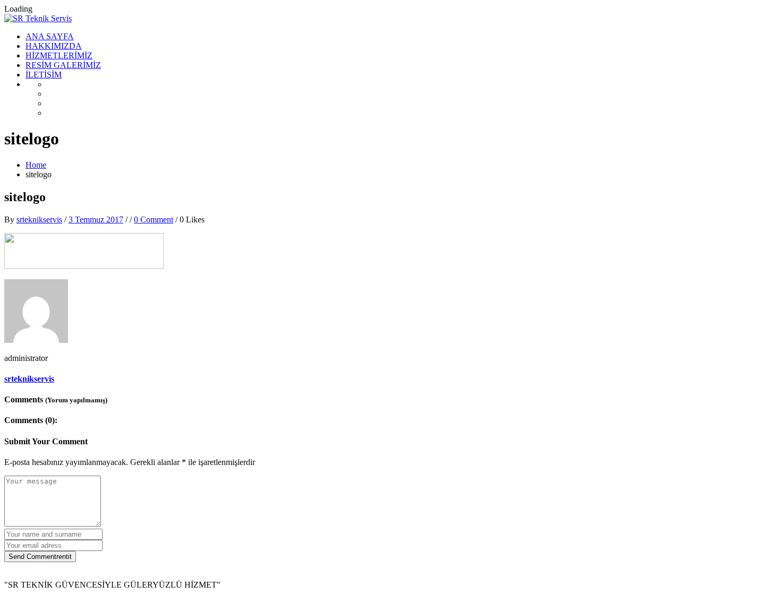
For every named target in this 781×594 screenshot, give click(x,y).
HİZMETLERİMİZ (59, 55)
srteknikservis (39, 219)
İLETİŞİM (44, 74)
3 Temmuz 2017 (96, 219)
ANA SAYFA (50, 36)
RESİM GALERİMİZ (63, 65)
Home (36, 164)
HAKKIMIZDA (54, 45)
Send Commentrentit (40, 557)
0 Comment (153, 219)
